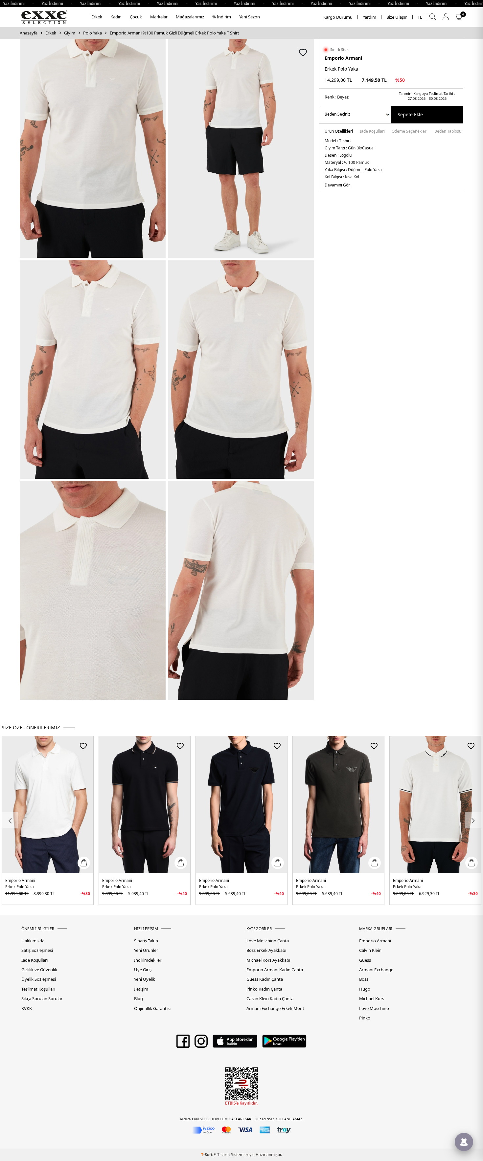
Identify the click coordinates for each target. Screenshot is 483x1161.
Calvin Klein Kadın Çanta (269, 998)
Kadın (116, 17)
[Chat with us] (464, 1142)
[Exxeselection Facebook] (183, 1043)
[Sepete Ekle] (84, 863)
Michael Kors (371, 998)
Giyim (69, 33)
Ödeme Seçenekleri (409, 131)
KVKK (26, 1008)
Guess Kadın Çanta (264, 979)
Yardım (369, 17)
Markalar (159, 17)
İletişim (141, 989)
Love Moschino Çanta (267, 941)
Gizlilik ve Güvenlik (39, 970)
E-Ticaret (222, 1154)
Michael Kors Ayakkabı (268, 960)
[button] (10, 820)
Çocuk (136, 17)
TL (420, 17)
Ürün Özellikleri (339, 131)
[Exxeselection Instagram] (201, 1043)
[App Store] (235, 1043)
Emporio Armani (343, 58)
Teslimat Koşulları (38, 989)
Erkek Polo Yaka (19, 886)
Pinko (364, 1018)
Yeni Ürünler (146, 950)
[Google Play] (284, 1043)
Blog (138, 998)
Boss (363, 979)
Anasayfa (28, 33)
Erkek (96, 17)
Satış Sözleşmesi (37, 950)
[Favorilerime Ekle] (83, 746)
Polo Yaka (92, 33)
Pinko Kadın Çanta (264, 989)
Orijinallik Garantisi (152, 1008)
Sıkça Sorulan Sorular (41, 998)
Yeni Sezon (249, 17)
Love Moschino (374, 1008)
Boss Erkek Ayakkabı (266, 950)
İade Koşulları (372, 131)
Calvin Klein (370, 950)
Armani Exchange (376, 970)
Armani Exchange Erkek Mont (275, 1008)
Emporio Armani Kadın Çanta (274, 970)
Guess (365, 960)
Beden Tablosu (447, 131)
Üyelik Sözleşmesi (38, 979)
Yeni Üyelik (144, 979)
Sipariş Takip (146, 941)
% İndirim (221, 17)
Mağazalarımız (190, 17)
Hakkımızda (32, 941)
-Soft (207, 1154)
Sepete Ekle (410, 114)
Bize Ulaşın (396, 17)
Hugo (364, 989)
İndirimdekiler (147, 960)
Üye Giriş (142, 970)
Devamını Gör (337, 185)
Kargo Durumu (338, 17)
